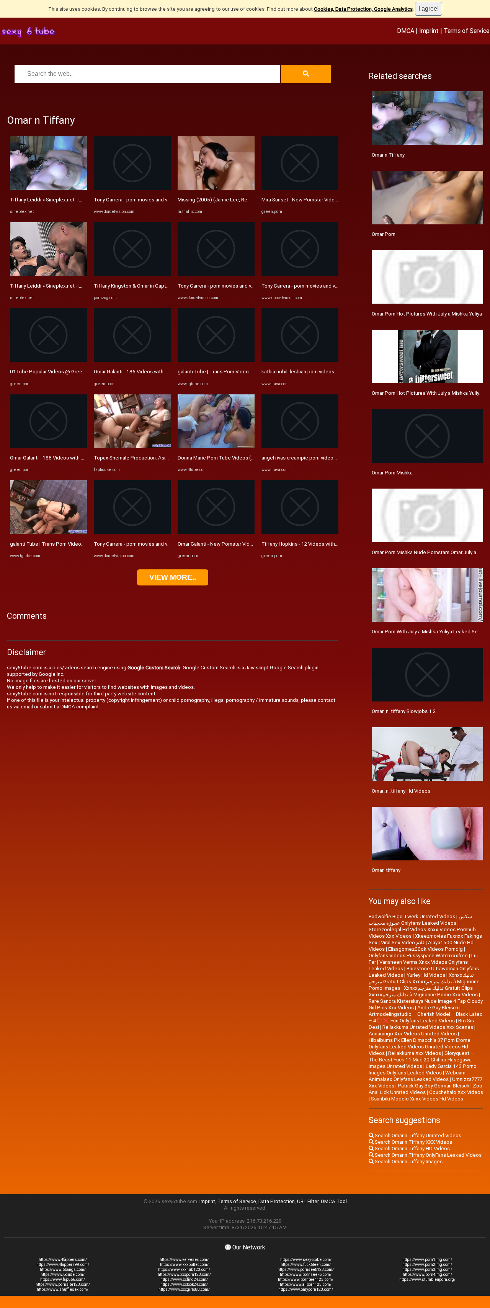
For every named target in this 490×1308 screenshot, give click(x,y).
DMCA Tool (334, 1201)
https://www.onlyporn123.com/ (305, 1289)
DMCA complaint (79, 706)
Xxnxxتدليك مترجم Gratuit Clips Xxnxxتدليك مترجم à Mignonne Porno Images (424, 981)
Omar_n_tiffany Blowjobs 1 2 (404, 711)
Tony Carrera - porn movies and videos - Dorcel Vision (154, 199)
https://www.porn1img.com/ (427, 1259)
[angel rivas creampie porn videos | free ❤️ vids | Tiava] (299, 446)
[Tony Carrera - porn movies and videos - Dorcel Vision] (132, 188)
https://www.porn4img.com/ (427, 1274)
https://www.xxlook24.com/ (184, 1284)
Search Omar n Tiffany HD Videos (412, 1148)
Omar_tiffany (386, 870)
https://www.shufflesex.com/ (62, 1289)
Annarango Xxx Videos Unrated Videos (413, 1033)
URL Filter (307, 1201)
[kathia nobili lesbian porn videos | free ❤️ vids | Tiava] (299, 360)
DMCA (405, 30)
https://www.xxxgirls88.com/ (184, 1289)
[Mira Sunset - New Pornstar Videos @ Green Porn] (299, 188)
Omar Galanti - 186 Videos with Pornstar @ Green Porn (71, 458)
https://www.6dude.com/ (63, 1274)
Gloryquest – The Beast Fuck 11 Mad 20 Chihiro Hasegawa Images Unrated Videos (421, 1059)
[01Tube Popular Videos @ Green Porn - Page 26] (48, 360)
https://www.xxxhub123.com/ (184, 1269)
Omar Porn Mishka (392, 472)
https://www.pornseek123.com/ (306, 1269)
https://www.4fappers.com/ (63, 1259)
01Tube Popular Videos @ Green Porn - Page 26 (65, 371)
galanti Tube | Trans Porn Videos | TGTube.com (63, 544)
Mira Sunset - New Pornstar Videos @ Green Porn (317, 199)
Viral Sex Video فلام (403, 942)
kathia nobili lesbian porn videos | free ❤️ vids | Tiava (321, 371)
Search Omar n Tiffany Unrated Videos (417, 1135)
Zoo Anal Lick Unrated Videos (425, 1088)
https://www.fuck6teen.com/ (306, 1264)
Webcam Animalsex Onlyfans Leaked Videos (417, 1075)
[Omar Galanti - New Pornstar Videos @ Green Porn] (216, 532)
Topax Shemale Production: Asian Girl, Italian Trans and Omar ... (165, 458)
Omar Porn (383, 234)
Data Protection (276, 1201)
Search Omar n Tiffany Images (408, 1161)
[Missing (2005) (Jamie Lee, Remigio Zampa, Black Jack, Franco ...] (216, 188)
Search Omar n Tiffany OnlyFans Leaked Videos (428, 1155)
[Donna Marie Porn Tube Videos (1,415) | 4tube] (216, 446)
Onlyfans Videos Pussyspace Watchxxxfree (418, 955)
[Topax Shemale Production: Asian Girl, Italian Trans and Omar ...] (132, 446)
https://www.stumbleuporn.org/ (427, 1279)
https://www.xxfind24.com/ (184, 1279)
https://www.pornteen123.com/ (305, 1279)
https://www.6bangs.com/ (63, 1269)
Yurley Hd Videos (426, 975)
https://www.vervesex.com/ (184, 1259)
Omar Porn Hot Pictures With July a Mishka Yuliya (427, 314)
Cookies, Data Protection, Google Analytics (363, 9)
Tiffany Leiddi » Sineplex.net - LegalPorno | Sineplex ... (71, 199)
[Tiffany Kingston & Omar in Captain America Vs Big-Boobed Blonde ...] (132, 274)
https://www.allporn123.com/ (306, 1284)
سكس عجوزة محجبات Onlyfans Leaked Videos (420, 919)
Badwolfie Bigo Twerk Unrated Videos (412, 916)
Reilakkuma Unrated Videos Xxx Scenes (427, 1027)
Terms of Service (466, 30)
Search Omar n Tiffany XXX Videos (413, 1142)
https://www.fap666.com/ (62, 1279)
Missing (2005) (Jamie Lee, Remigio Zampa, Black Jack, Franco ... (252, 199)
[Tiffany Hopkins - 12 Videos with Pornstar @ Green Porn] (299, 532)
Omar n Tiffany (388, 155)
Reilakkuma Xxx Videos (414, 1053)
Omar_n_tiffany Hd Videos (401, 791)
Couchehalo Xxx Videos (456, 1092)
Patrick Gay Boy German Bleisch (433, 1085)
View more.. (172, 577)
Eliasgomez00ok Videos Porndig (425, 949)
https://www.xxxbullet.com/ (184, 1264)
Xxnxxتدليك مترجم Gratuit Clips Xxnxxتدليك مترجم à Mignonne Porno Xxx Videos (423, 991)
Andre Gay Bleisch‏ (437, 1007)
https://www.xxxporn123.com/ (184, 1274)
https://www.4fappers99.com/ (62, 1264)
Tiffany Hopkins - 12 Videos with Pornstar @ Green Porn (325, 544)
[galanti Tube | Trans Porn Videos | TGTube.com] (48, 532)
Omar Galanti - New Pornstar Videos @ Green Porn (234, 544)
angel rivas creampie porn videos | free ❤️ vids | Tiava (322, 458)
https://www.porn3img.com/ (427, 1269)
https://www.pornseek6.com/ (306, 1274)
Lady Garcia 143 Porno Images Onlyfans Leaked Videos (423, 1069)
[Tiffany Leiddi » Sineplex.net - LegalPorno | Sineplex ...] (48, 188)
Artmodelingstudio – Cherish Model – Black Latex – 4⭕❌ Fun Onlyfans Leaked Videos (425, 1017)
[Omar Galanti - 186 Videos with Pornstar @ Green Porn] (48, 446)
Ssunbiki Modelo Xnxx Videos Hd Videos (417, 1098)
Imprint (429, 30)
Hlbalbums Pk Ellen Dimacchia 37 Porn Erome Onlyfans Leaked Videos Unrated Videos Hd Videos (419, 1046)
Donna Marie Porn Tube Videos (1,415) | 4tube (231, 458)
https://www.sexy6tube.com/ (306, 1259)
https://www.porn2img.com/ (427, 1264)
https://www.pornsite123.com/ (63, 1284)
